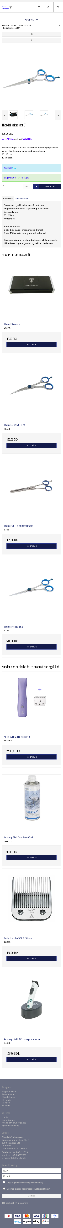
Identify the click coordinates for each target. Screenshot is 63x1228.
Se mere (6, 1105)
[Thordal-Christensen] (8, 7)
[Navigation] (39, 7)
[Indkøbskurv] (58, 7)
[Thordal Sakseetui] (31, 290)
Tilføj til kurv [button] (50, 186)
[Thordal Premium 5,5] (31, 593)
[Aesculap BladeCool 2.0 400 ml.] (31, 804)
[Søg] (48, 7)
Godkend (31, 1196)
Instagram (23, 1203)
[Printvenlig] (60, 25)
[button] (31, 34)
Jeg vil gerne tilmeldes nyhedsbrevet (29, 1182)
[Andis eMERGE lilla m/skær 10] (31, 703)
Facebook (9, 1203)
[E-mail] (31, 1176)
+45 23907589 (19, 1155)
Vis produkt (32, 344)
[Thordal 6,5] (31, 492)
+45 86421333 (20, 1152)
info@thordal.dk (17, 1158)
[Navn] (31, 1170)
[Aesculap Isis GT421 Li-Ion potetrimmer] (31, 1005)
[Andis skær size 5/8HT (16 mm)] (31, 904)
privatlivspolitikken (41, 1189)
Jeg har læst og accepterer (28, 1189)
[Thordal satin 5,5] (31, 391)
